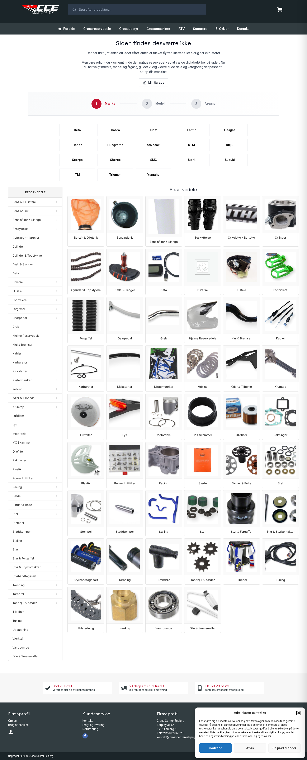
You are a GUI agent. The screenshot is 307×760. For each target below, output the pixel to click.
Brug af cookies (18, 725)
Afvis (250, 748)
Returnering (90, 729)
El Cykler (222, 29)
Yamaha (153, 175)
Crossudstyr (128, 29)
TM (77, 175)
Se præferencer (284, 748)
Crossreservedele (97, 29)
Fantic (191, 130)
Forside (69, 29)
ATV (182, 29)
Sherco (115, 160)
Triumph (115, 175)
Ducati (153, 130)
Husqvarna (115, 145)
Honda (77, 145)
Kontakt (243, 29)
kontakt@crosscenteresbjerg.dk (178, 737)
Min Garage (156, 82)
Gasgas (229, 130)
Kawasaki (153, 145)
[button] (299, 713)
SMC (153, 160)
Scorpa (77, 160)
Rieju (229, 145)
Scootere (200, 29)
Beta (77, 130)
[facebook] (85, 735)
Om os (12, 720)
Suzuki (230, 160)
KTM (191, 145)
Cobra (115, 130)
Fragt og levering (93, 725)
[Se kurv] (280, 9)
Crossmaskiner (158, 29)
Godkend (215, 748)
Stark (191, 160)
